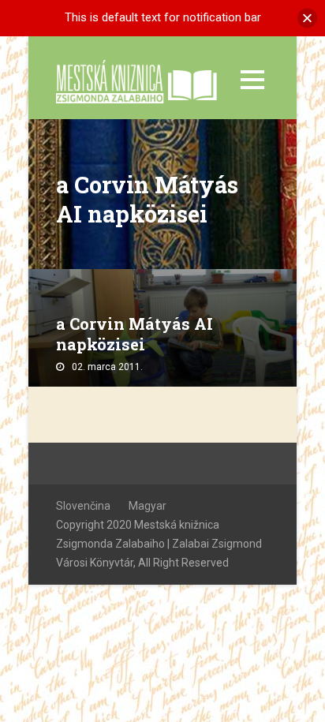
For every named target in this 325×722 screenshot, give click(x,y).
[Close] (307, 18)
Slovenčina (83, 505)
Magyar (147, 505)
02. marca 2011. (107, 366)
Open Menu (252, 79)
